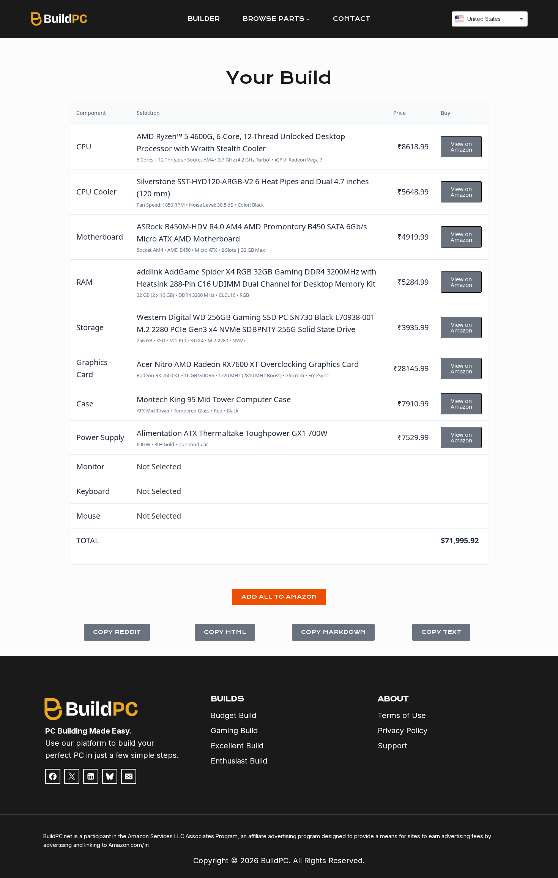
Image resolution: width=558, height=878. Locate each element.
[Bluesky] (109, 776)
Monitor (90, 466)
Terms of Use (402, 715)
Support (392, 745)
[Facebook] (52, 776)
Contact (351, 18)
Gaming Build (234, 730)
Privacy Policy (402, 730)
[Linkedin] (90, 776)
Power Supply (100, 437)
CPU (83, 146)
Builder (204, 18)
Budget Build (233, 715)
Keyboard (93, 491)
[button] (279, 597)
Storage (90, 327)
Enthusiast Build (239, 760)
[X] (71, 776)
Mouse (88, 516)
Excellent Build (237, 745)
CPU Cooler (96, 192)
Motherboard (99, 237)
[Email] (128, 776)
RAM (84, 282)
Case (84, 403)
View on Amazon (461, 146)
